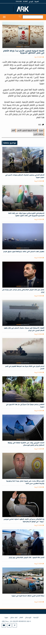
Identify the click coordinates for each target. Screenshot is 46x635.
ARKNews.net (23, 9)
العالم (21, 617)
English (19, 1)
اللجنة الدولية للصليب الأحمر (27, 130)
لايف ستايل (13, 617)
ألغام (13, 130)
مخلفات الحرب (38, 134)
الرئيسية (35, 617)
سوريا (41, 130)
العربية (37, 1)
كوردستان (28, 617)
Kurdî (25, 1)
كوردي (31, 1)
